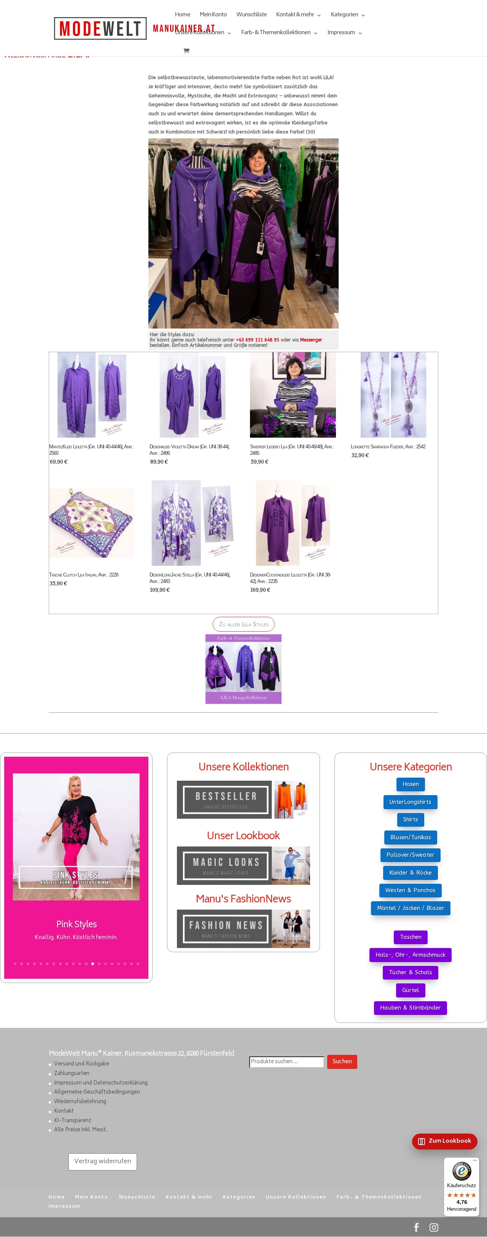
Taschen (411, 937)
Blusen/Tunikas (410, 837)
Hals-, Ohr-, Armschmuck (411, 954)
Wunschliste (251, 16)
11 (79, 963)
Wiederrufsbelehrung (80, 1102)
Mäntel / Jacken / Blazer (410, 908)
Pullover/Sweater (410, 854)
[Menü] (474, 1162)
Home (182, 16)
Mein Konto (213, 16)
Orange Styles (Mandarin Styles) (76, 932)
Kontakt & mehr (295, 16)
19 (131, 963)
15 (105, 963)
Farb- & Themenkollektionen (275, 34)
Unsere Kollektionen (199, 34)
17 (118, 963)
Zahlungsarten (71, 1074)
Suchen (342, 1062)
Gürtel (410, 990)
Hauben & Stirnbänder (410, 1007)
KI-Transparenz (72, 1121)
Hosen (411, 784)
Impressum (341, 34)
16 (112, 963)
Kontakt (64, 1111)
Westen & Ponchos (410, 890)
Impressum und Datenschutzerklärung (101, 1083)
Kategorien (344, 16)
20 (138, 963)
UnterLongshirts (410, 802)
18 (125, 963)
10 (73, 963)
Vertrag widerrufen (102, 1161)
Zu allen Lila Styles (243, 624)
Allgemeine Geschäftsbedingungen (97, 1092)
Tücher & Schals (410, 972)
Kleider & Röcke (410, 872)
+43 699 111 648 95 (257, 340)
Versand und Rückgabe (81, 1064)
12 (86, 963)
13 (92, 963)
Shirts (410, 819)
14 (99, 963)
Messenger (311, 340)
